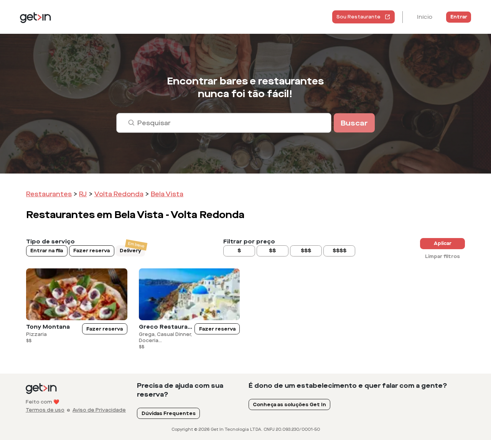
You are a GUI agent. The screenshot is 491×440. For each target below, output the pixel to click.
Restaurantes (49, 194)
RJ (83, 194)
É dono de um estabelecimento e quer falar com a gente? (348, 385)
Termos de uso (45, 410)
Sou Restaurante (358, 17)
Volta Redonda (118, 194)
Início (424, 17)
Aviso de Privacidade (99, 410)
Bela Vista (167, 194)
